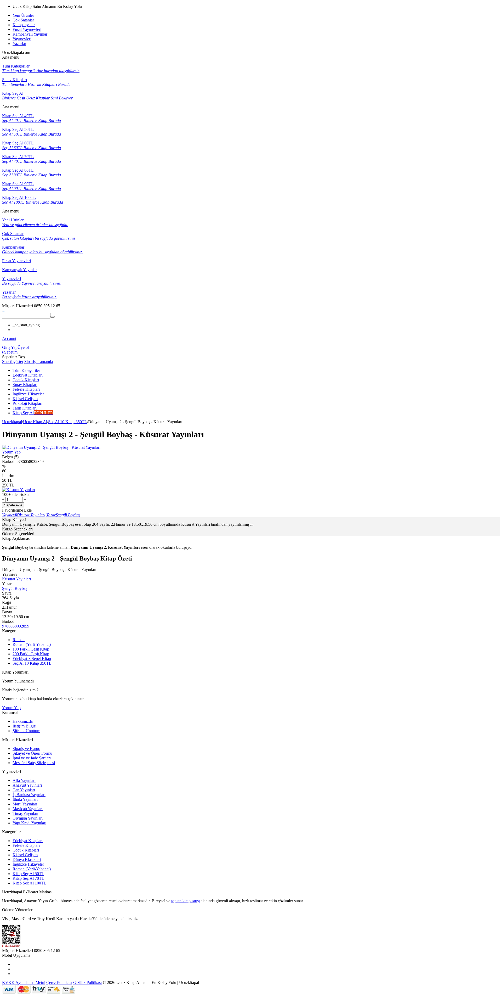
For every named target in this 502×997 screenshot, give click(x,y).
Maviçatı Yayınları (28, 808)
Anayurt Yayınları (27, 785)
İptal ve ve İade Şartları (32, 758)
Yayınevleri (22, 39)
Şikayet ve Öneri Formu (32, 753)
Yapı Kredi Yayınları (29, 823)
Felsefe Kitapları (26, 845)
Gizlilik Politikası (87, 982)
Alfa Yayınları (24, 780)
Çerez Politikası (59, 982)
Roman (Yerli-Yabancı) (32, 644)
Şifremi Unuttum (26, 731)
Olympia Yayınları (28, 818)
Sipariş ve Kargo (26, 748)
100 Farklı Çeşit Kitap (31, 649)
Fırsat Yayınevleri (27, 29)
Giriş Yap (10, 347)
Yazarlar (19, 43)
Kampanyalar (24, 25)
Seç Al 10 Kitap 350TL (67, 421)
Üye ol (23, 347)
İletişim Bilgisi (24, 726)
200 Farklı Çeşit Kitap (31, 654)
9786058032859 (15, 626)
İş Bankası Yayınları (29, 794)
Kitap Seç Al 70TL (28, 878)
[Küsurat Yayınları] (18, 490)
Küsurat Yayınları (16, 579)
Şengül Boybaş (14, 588)
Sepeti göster (12, 361)
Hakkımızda (23, 721)
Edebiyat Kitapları (28, 840)
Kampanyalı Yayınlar (30, 34)
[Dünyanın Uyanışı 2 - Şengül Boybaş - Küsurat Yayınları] (51, 447)
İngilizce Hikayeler (28, 864)
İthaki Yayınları (25, 799)
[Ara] (52, 317)
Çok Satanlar (23, 20)
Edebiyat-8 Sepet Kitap (32, 658)
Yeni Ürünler (23, 15)
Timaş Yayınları (25, 813)
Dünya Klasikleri (27, 859)
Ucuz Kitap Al (35, 421)
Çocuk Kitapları (26, 850)
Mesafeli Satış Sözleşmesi (34, 762)
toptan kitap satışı (185, 901)
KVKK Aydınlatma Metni (23, 982)
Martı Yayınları (25, 804)
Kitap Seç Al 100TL (29, 883)
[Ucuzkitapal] (3, 310)
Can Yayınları (24, 790)
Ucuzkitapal (12, 421)
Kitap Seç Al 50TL (28, 873)
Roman (19, 639)
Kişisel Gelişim (25, 855)
